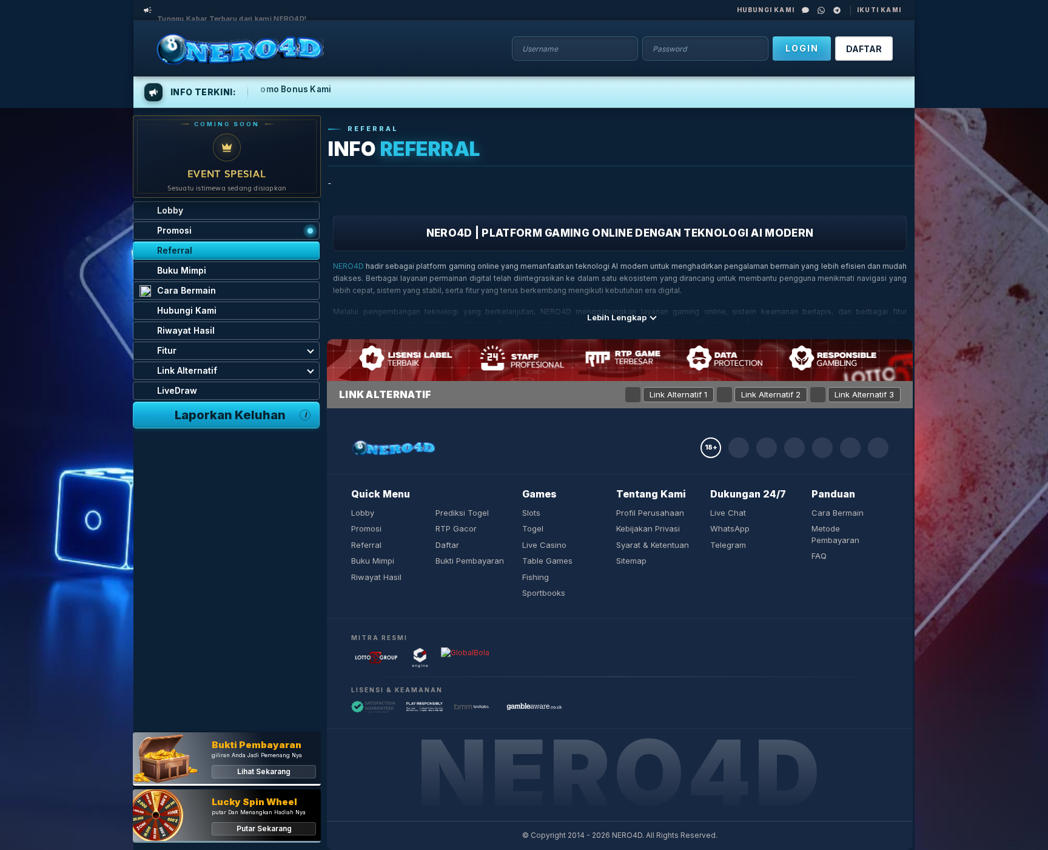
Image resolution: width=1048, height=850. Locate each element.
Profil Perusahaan (650, 513)
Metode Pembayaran (835, 534)
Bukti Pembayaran (469, 560)
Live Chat (728, 513)
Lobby (362, 513)
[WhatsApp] (821, 10)
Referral (366, 545)
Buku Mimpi (372, 560)
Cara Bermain (837, 513)
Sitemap (631, 560)
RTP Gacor (456, 528)
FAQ (819, 556)
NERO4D (348, 266)
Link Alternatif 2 (771, 394)
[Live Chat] (805, 10)
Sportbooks (543, 593)
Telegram (728, 545)
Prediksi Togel (462, 513)
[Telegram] (837, 10)
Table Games (547, 560)
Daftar (447, 545)
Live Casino (544, 545)
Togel (532, 528)
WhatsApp (730, 528)
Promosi (366, 528)
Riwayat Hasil (376, 577)
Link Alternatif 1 (678, 394)
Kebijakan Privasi (648, 528)
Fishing (535, 577)
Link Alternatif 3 (864, 394)
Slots (531, 513)
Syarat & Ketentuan (652, 545)
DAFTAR (864, 49)
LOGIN (802, 48)
